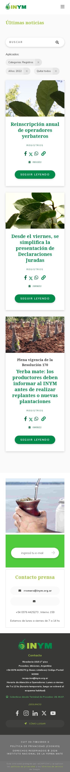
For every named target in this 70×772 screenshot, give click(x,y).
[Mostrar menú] (62, 6)
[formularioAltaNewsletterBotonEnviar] (53, 553)
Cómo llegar (37, 723)
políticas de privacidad (23, 766)
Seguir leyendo (35, 174)
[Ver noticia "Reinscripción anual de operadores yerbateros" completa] (35, 98)
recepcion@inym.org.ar (35, 678)
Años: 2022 (15, 70)
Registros (35, 145)
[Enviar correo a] (35, 601)
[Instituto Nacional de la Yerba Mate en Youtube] (53, 712)
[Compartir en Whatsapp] (36, 154)
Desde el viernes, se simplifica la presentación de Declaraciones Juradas (35, 248)
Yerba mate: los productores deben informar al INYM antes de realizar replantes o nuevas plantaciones (35, 386)
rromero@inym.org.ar (37, 590)
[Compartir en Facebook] (25, 154)
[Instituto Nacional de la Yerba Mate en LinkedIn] (35, 712)
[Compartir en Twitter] (31, 154)
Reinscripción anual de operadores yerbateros (35, 130)
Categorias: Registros (20, 62)
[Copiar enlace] (43, 153)
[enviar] (59, 42)
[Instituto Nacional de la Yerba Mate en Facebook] (17, 712)
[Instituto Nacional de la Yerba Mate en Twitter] (44, 712)
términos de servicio (52, 766)
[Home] (16, 6)
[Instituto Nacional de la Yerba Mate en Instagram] (26, 712)
